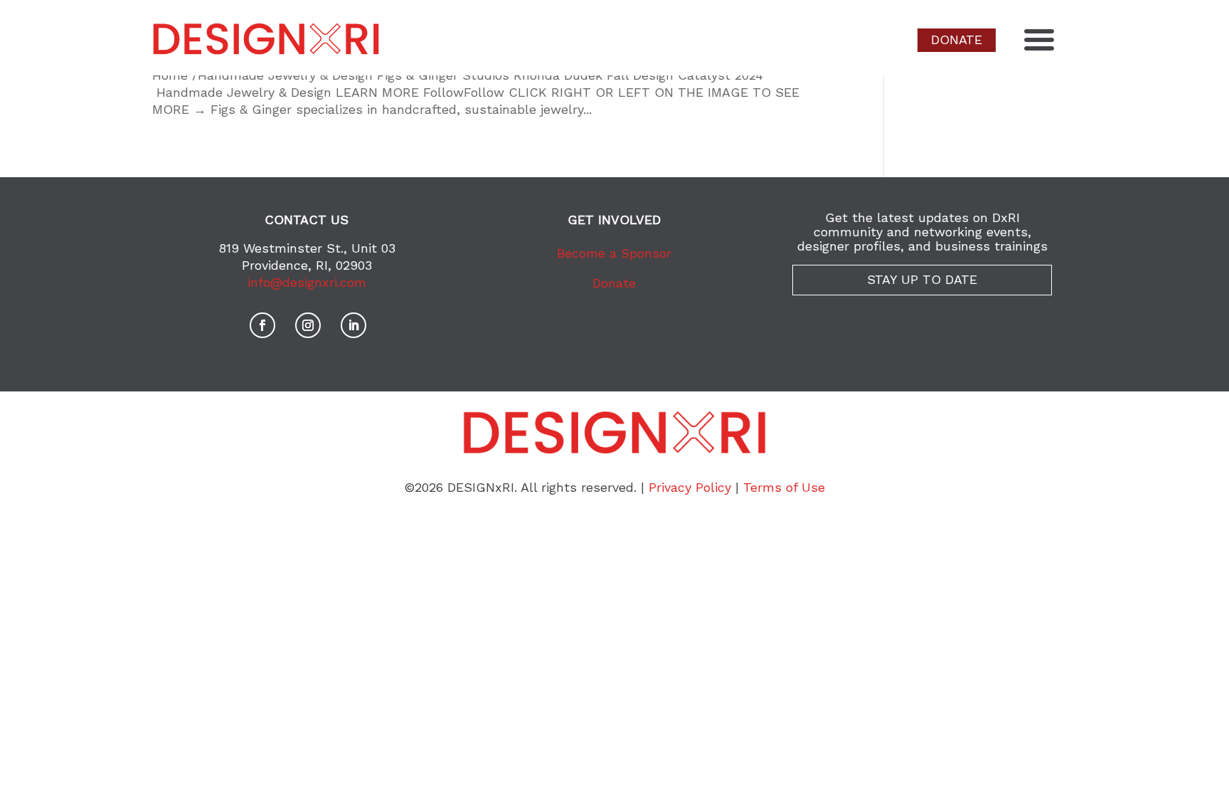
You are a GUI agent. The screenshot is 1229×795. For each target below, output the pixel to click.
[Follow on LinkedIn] (353, 325)
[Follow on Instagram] (308, 325)
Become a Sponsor (614, 253)
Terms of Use (784, 487)
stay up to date (922, 279)
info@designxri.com (307, 282)
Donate (614, 282)
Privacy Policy (690, 487)
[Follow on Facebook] (262, 325)
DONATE (956, 39)
